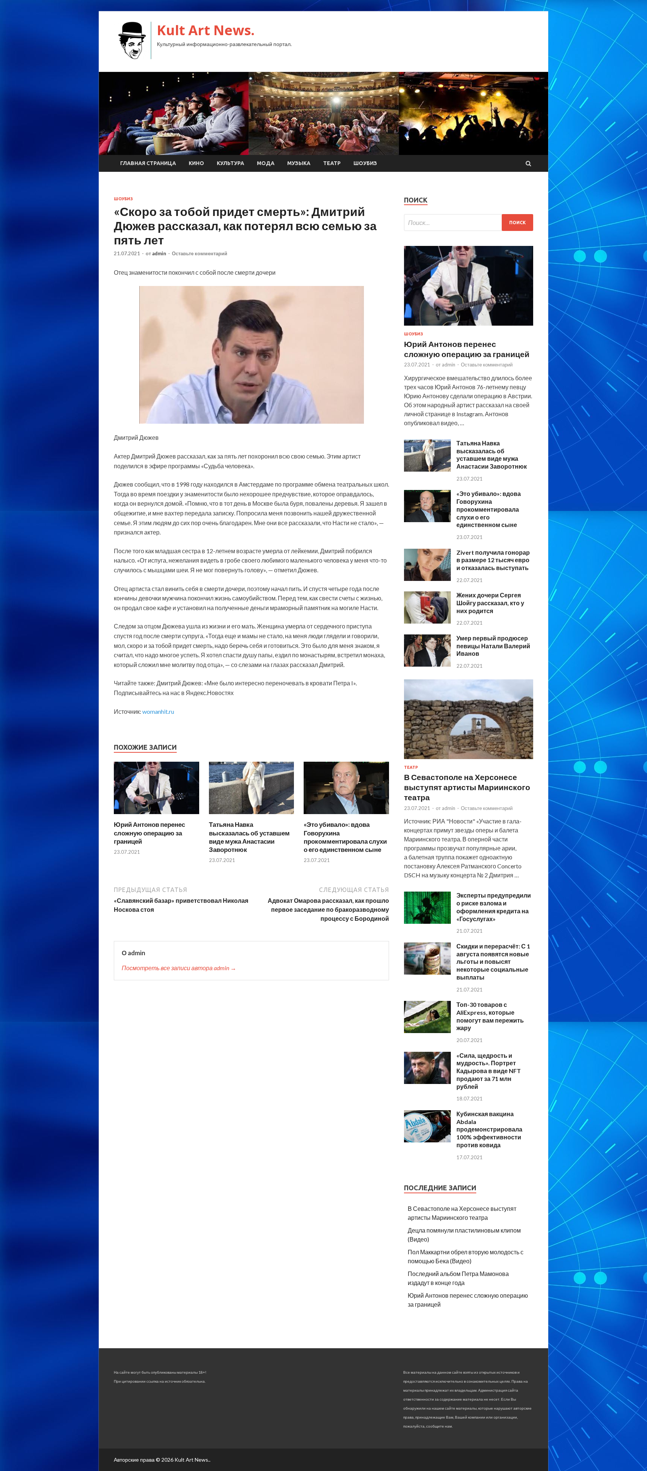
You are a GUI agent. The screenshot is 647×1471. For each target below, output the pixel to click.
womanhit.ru (158, 711)
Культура (230, 163)
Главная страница (148, 163)
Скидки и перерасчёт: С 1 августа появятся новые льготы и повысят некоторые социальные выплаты (493, 961)
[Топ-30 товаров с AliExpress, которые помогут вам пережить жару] (427, 1030)
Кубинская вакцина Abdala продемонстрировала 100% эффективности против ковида (489, 1129)
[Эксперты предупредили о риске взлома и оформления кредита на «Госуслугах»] (427, 921)
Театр (332, 163)
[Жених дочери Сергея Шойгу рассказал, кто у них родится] (427, 621)
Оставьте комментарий (199, 253)
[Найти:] (468, 222)
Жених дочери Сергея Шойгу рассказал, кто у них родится (490, 602)
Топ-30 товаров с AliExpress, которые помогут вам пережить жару (490, 1016)
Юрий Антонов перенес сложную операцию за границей (149, 832)
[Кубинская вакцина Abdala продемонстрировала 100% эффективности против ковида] (427, 1139)
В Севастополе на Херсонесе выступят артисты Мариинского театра (467, 787)
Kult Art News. (206, 30)
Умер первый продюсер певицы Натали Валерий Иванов (493, 645)
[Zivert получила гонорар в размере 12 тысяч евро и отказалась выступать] (427, 578)
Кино (196, 163)
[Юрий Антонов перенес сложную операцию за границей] (156, 815)
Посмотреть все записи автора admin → (179, 967)
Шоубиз (365, 163)
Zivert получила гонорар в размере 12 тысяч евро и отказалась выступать (493, 560)
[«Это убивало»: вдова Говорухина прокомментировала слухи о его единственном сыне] (346, 815)
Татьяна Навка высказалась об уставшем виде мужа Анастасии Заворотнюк (249, 836)
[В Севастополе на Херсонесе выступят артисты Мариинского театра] (468, 760)
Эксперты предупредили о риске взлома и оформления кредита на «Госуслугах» (493, 907)
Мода (265, 163)
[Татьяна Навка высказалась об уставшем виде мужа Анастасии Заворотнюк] (251, 815)
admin (159, 253)
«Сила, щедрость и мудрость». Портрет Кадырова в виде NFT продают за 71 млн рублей (488, 1071)
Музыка (298, 163)
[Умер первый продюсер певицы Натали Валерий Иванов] (427, 664)
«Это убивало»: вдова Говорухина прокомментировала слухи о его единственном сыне (345, 836)
